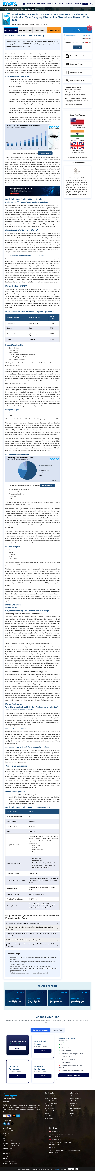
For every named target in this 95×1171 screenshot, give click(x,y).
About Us (61, 3)
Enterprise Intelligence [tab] (41, 1068)
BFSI (5, 1138)
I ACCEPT (70, 1169)
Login (85, 3)
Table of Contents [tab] (25, 30)
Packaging (6, 1156)
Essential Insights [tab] (17, 1042)
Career (72, 1095)
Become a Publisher (76, 1108)
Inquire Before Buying (77, 80)
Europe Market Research (52, 1103)
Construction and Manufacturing (12, 1143)
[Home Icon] (24, 3)
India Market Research (51, 1098)
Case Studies (49, 1118)
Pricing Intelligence (50, 1108)
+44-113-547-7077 (56, 1144)
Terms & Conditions (76, 1098)
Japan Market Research (52, 1100)
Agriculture (6, 1133)
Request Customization (77, 56)
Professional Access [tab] (40, 1043)
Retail (5, 1158)
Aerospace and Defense (10, 1131)
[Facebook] (8, 1123)
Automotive (7, 1136)
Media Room (51, 3)
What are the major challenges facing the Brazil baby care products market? (30, 945)
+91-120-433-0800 (56, 1152)
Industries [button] (40, 3)
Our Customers (74, 1106)
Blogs (47, 1113)
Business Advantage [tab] (15, 1068)
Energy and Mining (9, 1148)
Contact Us (78, 3)
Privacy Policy (57, 1169)
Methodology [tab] (39, 30)
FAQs (72, 1111)
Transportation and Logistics (11, 1163)
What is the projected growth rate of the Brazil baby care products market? (30, 928)
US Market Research (51, 1106)
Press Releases (50, 1116)
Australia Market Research (52, 1095)
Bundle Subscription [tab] (40, 1030)
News (72, 1113)
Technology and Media (9, 1161)
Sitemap (73, 1116)
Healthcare (7, 1153)
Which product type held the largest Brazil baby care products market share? (31, 935)
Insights (69, 3)
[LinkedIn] (4, 1123)
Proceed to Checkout (74, 1075)
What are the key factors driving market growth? (23, 940)
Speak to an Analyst (76, 64)
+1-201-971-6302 (55, 1136)
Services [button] (30, 3)
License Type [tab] (57, 1030)
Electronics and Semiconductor (12, 1146)
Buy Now (77, 47)
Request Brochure (76, 72)
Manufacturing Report (51, 1111)
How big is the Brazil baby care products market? (24, 923)
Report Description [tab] (11, 30)
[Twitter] (12, 1123)
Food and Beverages (9, 1151)
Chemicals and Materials (10, 1141)
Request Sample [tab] (54, 30)
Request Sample (45, 153)
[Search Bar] (91, 3)
